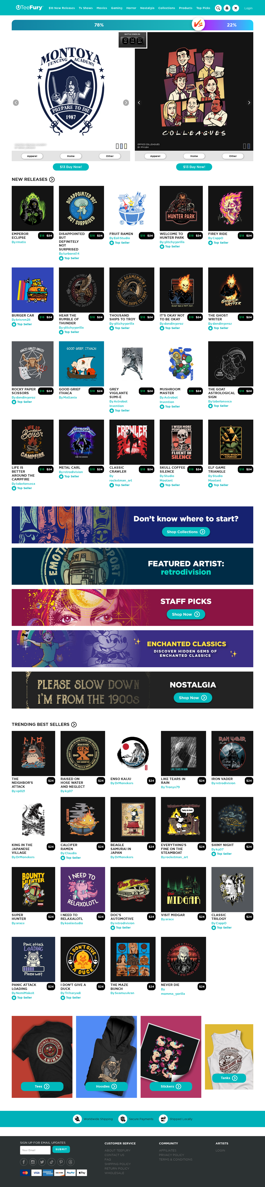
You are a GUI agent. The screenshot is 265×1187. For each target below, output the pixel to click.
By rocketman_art (174, 857)
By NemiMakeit (23, 993)
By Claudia (69, 853)
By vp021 (18, 791)
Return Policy (117, 1168)
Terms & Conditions (175, 1159)
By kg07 (67, 791)
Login (248, 8)
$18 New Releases (62, 8)
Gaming (116, 8)
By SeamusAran (122, 993)
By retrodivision (71, 472)
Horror (131, 8)
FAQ (108, 1159)
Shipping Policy (118, 1164)
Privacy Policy (171, 1155)
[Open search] (218, 8)
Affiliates (167, 1150)
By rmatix (19, 242)
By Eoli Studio (119, 238)
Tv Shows (86, 8)
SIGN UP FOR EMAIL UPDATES (42, 1142)
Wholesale (114, 1173)
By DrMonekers (122, 783)
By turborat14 (69, 253)
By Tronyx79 (170, 787)
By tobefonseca (220, 401)
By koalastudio (72, 923)
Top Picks (203, 8)
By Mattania (68, 397)
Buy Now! (71, 167)
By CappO (215, 238)
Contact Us (114, 1155)
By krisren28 (21, 319)
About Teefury (118, 1150)
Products (185, 8)
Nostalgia (147, 8)
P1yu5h (145, 147)
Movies (102, 8)
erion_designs (26, 147)
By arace (18, 923)
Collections (166, 8)
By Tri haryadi (71, 993)
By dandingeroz (172, 323)
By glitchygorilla (172, 242)
